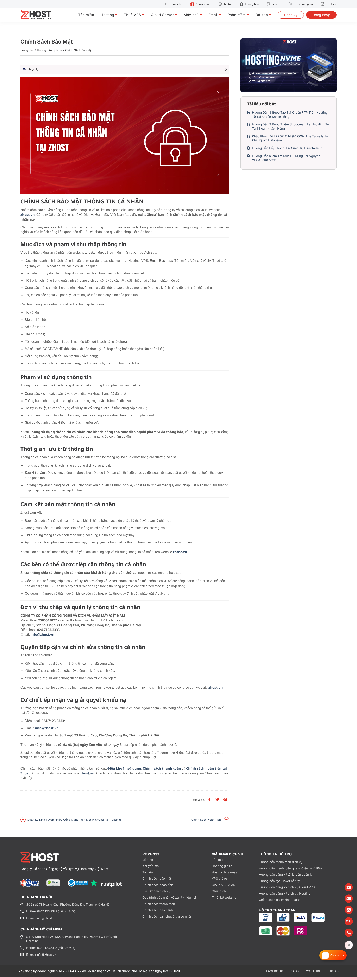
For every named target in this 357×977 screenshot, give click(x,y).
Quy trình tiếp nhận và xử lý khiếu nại (169, 897)
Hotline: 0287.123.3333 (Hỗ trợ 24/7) (50, 948)
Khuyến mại (150, 866)
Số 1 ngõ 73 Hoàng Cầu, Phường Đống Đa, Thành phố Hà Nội (68, 904)
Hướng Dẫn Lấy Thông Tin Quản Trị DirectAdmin (287, 148)
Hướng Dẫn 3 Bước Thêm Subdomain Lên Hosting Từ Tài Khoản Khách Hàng (290, 126)
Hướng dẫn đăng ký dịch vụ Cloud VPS (287, 887)
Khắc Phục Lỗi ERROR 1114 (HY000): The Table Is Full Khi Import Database (291, 138)
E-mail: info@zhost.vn (41, 918)
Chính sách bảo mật (156, 878)
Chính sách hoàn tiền (157, 885)
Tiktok (334, 971)
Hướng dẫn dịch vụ (49, 50)
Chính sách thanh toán (158, 904)
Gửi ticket (177, 4)
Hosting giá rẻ (222, 866)
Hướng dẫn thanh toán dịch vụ (280, 862)
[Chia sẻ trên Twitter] (217, 800)
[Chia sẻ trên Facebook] (209, 800)
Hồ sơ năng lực (304, 4)
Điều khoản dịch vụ (156, 891)
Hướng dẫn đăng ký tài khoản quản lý (285, 875)
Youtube (313, 971)
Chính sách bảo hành (157, 910)
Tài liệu (147, 872)
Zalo (294, 971)
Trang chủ (27, 50)
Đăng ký (291, 15)
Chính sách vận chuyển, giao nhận (167, 916)
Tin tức (228, 4)
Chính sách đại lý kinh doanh (280, 900)
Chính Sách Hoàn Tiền (206, 819)
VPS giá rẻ (219, 878)
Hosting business (224, 872)
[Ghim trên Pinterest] (225, 800)
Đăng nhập (321, 15)
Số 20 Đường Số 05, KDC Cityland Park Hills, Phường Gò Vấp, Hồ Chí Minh (71, 939)
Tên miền (86, 15)
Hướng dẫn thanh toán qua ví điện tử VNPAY (291, 868)
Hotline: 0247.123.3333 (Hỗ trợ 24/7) (50, 911)
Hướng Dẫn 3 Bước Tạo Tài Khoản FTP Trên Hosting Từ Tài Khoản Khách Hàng (290, 115)
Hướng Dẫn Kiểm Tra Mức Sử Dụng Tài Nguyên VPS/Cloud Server (286, 158)
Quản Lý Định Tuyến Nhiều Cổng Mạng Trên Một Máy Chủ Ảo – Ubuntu (74, 819)
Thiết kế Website (224, 897)
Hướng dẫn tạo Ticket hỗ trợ (279, 881)
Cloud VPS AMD (223, 885)
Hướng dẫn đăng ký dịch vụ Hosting (285, 893)
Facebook (274, 971)
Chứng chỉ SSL (222, 891)
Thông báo (252, 4)
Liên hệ (276, 4)
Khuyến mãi (203, 4)
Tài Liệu (331, 4)
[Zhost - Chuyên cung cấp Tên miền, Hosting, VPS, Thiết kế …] (41, 15)
